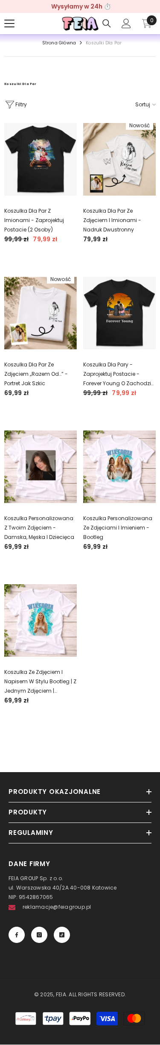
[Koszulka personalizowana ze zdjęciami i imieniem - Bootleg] (119, 466)
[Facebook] (17, 935)
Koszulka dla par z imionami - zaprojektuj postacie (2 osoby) (34, 220)
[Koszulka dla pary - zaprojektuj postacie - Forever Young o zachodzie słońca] (119, 313)
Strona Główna (59, 43)
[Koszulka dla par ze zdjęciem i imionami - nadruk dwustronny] (119, 159)
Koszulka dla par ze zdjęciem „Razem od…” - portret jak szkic (36, 374)
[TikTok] (62, 935)
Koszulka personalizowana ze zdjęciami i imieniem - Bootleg (117, 528)
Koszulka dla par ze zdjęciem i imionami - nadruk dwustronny (112, 220)
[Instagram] (39, 935)
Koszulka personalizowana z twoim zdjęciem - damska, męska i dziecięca (39, 528)
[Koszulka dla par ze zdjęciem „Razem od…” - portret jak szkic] (40, 313)
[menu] (9, 23)
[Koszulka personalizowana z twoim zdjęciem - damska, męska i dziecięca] (40, 466)
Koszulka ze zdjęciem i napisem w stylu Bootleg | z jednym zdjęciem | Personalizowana (40, 682)
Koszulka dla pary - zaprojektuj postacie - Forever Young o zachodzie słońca (118, 374)
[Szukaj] (107, 23)
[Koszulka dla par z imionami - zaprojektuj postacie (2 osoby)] (40, 159)
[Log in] (126, 23)
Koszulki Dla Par (104, 43)
